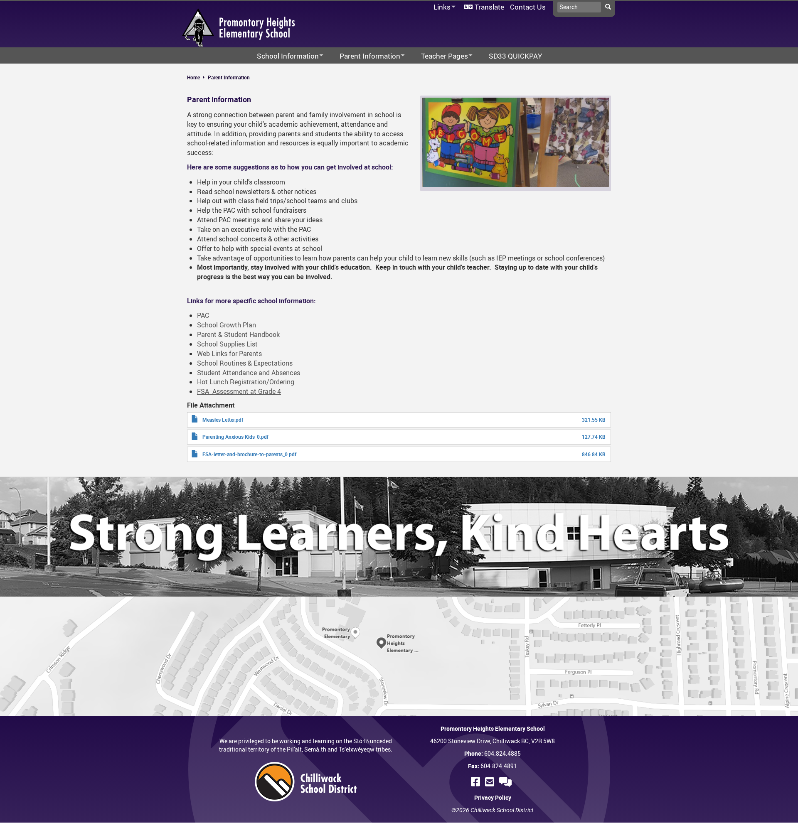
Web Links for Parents (229, 353)
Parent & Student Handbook (238, 334)
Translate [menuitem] (489, 7)
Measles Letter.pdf (222, 419)
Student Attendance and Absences (248, 372)
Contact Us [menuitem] (528, 7)
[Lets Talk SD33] (506, 782)
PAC (203, 315)
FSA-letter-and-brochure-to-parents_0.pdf (249, 454)
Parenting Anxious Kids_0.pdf (235, 436)
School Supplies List (227, 344)
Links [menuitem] (441, 7)
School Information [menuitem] (282, 56)
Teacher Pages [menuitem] (439, 56)
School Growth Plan (226, 324)
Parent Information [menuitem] (364, 56)
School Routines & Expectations (245, 363)
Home (193, 77)
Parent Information (229, 77)
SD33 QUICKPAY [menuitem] (515, 56)
